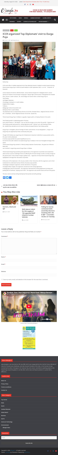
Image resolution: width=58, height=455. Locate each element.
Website (3, 271)
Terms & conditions (6, 387)
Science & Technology (29, 21)
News (20, 18)
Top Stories (13, 18)
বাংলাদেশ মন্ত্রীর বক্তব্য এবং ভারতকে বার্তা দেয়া (46, 185)
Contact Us (4, 390)
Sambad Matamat (35, 18)
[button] (48, 22)
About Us (3, 380)
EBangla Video (6, 427)
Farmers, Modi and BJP (9, 208)
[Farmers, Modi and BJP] (9, 196)
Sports (19, 21)
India (12, 30)
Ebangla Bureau (15, 40)
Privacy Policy (4, 384)
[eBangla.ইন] (3, 20)
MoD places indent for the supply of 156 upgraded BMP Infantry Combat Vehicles (28, 213)
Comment (4, 236)
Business (12, 21)
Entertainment (43, 21)
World (26, 18)
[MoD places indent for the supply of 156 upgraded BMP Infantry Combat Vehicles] (28, 196)
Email (3, 264)
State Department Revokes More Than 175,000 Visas (36, 1)
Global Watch (47, 18)
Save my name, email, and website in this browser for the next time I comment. (25, 279)
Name (3, 257)
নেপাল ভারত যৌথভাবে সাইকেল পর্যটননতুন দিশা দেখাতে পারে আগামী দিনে (10, 186)
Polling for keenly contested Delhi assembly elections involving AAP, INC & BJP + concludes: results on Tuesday (48, 212)
